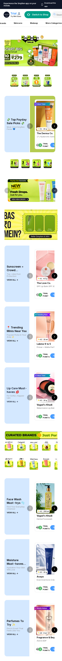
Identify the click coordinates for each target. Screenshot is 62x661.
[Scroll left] (30, 126)
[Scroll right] (54, 126)
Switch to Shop (40, 14)
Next (52, 190)
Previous (5, 190)
